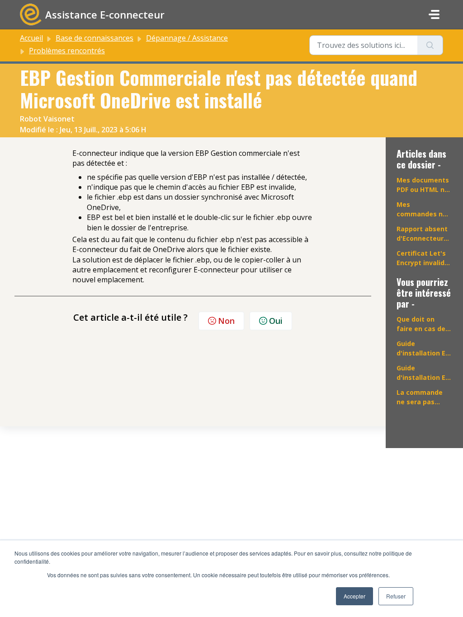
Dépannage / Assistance (187, 38)
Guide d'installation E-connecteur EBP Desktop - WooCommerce (422, 373)
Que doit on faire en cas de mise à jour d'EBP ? (421, 324)
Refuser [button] (396, 596)
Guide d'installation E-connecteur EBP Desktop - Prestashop (422, 348)
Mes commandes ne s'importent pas (423, 209)
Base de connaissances (94, 38)
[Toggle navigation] (434, 14)
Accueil (31, 38)
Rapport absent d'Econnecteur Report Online (422, 233)
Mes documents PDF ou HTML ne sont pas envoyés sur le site (423, 185)
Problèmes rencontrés (67, 51)
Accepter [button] (354, 596)
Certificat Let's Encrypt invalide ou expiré (423, 258)
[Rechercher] (430, 45)
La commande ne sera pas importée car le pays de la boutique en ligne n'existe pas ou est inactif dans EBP (423, 397)
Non (226, 320)
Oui (276, 320)
